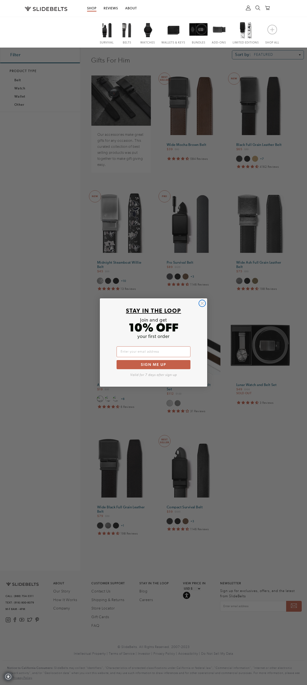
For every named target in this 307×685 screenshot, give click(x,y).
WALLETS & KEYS (173, 42)
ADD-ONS (219, 42)
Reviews (111, 8)
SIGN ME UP (153, 364)
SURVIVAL (107, 42)
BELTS (127, 42)
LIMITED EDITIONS (246, 42)
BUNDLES (198, 42)
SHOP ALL (272, 42)
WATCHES (147, 42)
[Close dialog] (202, 303)
